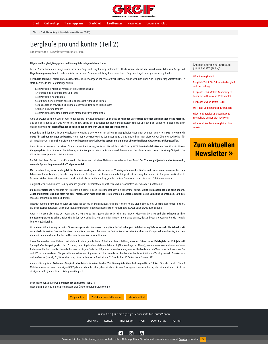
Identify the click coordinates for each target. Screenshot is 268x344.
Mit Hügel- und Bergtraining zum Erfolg (212, 107)
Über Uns (92, 320)
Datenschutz (158, 320)
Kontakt (108, 320)
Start (36, 23)
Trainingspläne (73, 23)
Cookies (183, 339)
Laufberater (114, 23)
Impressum (126, 320)
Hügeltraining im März (204, 76)
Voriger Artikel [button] (77, 297)
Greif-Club (95, 23)
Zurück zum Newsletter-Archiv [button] (106, 297)
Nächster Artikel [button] (137, 297)
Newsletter (134, 23)
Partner (177, 320)
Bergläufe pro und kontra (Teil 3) (209, 102)
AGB (142, 320)
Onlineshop (51, 23)
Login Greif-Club (156, 23)
